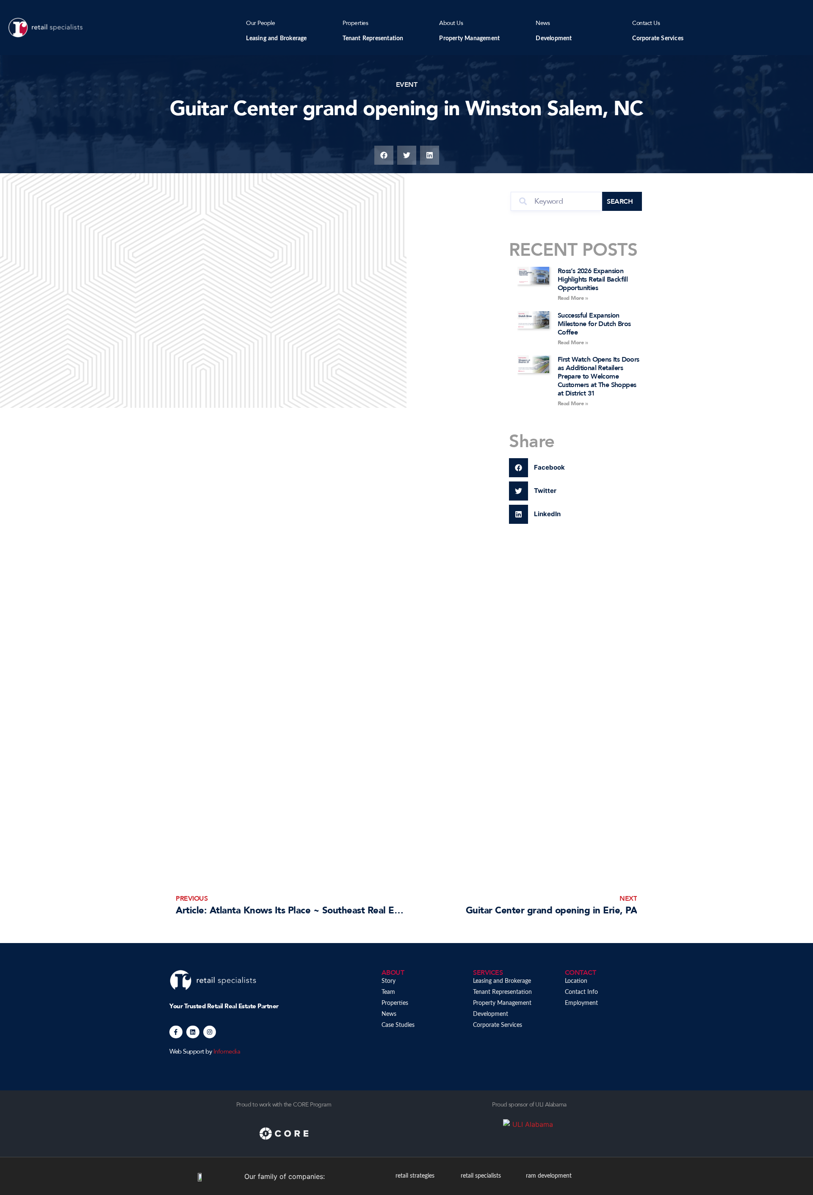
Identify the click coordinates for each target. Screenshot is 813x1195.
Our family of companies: (284, 1176)
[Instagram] (209, 1032)
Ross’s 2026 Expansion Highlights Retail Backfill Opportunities (593, 279)
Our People (260, 23)
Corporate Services (657, 38)
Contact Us (646, 23)
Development (554, 38)
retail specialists (481, 1176)
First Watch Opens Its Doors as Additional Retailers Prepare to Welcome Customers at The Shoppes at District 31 (598, 376)
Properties (355, 23)
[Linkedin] (192, 1032)
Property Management (469, 38)
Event (407, 84)
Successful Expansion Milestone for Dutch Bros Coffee (594, 324)
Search (620, 201)
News (543, 23)
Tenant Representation (373, 38)
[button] (383, 155)
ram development (549, 1176)
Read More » (573, 298)
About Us (451, 23)
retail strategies (414, 1176)
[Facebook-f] (176, 1032)
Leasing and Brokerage (276, 38)
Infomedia (227, 1051)
